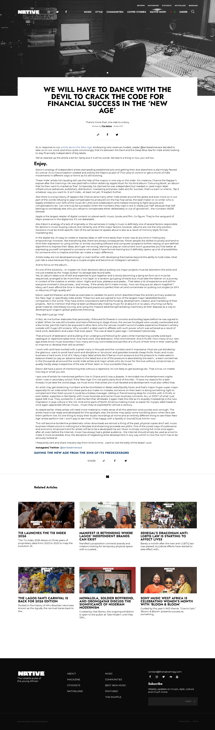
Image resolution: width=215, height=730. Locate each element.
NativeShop (153, 5)
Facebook (66, 12)
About (71, 673)
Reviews (141, 5)
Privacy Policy (184, 721)
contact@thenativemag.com (165, 671)
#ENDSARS (193, 5)
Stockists (166, 5)
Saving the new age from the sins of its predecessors (81, 453)
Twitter (57, 12)
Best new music (115, 685)
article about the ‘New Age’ (76, 147)
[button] (107, 72)
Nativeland (180, 5)
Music (88, 12)
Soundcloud (170, 677)
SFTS (173, 12)
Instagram (48, 12)
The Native (107, 126)
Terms (195, 721)
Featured (111, 691)
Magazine (73, 679)
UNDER (183, 12)
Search (192, 11)
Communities (115, 12)
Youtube (177, 677)
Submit (188, 701)
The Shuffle (113, 697)
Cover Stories (136, 12)
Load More (107, 639)
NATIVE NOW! (158, 12)
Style (99, 12)
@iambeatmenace (71, 447)
